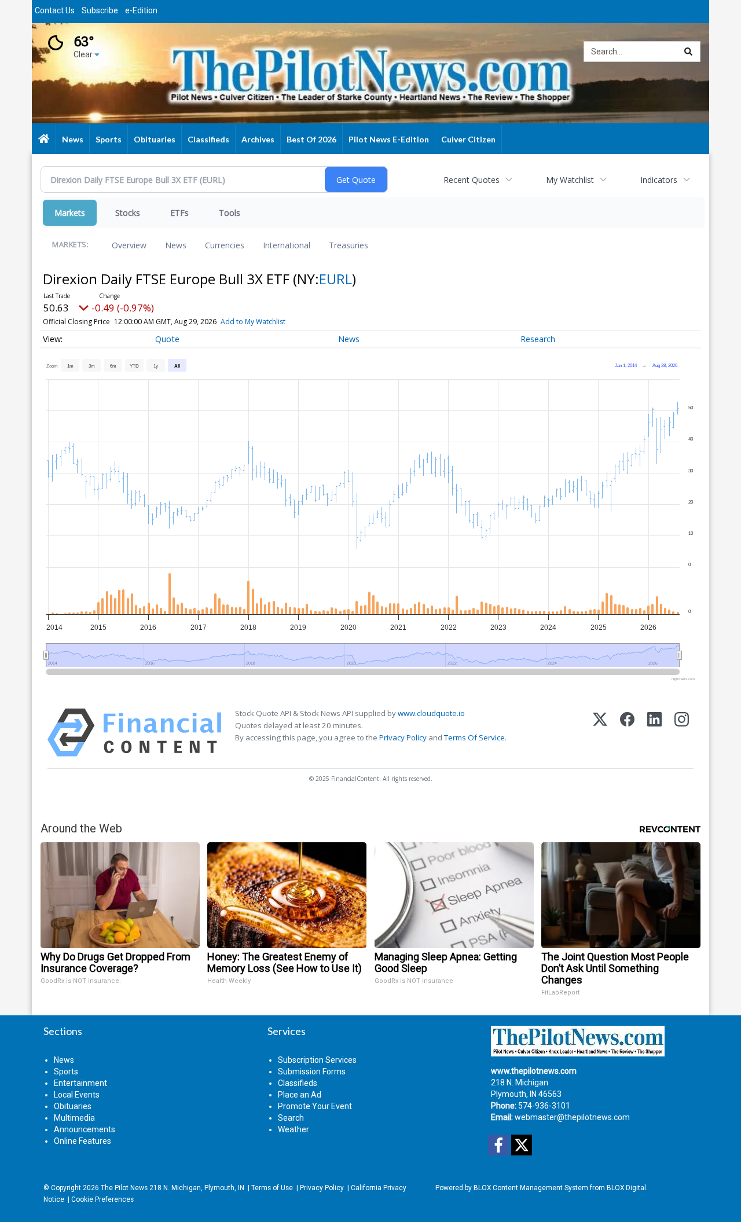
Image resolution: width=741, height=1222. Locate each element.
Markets (69, 212)
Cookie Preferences (102, 1199)
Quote (167, 338)
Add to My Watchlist (253, 321)
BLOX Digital (626, 1188)
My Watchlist (570, 179)
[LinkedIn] (654, 732)
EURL (335, 278)
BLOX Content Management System (531, 1188)
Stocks (127, 212)
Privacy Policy (403, 737)
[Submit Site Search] (688, 51)
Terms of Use (272, 1188)
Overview (129, 245)
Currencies (224, 245)
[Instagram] (682, 732)
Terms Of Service (474, 737)
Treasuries (348, 245)
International (286, 245)
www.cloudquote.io (431, 713)
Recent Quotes (471, 179)
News (175, 245)
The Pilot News (124, 1188)
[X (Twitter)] (600, 732)
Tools (229, 212)
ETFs (179, 212)
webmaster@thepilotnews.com (572, 1117)
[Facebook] (627, 732)
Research (537, 338)
